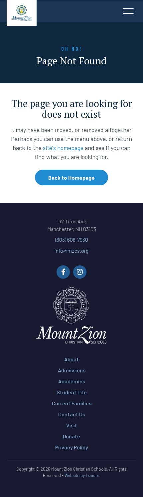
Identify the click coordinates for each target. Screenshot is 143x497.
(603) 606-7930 (71, 239)
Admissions (71, 370)
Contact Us (71, 414)
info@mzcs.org (71, 250)
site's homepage (63, 147)
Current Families (71, 403)
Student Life (72, 392)
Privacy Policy (71, 447)
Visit (71, 425)
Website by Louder (82, 475)
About (71, 359)
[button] (128, 11)
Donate (71, 436)
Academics (71, 381)
